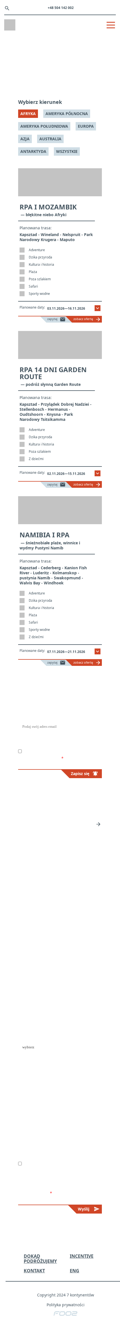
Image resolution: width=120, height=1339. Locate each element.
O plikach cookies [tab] (96, 619)
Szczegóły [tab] (56, 619)
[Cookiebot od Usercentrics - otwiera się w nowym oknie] (89, 604)
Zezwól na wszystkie (60, 714)
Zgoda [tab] (20, 619)
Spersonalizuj (57, 731)
